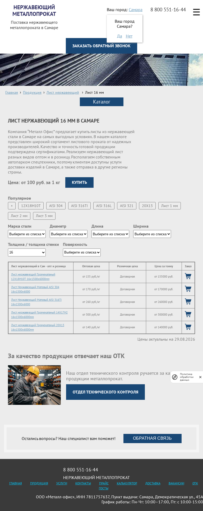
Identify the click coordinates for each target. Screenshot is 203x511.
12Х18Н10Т (31, 205)
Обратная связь (152, 438)
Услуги (61, 483)
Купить (79, 182)
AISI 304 (56, 205)
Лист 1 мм (169, 205)
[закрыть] (200, 377)
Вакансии (176, 483)
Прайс (104, 483)
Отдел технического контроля (105, 392)
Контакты (83, 483)
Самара (135, 9)
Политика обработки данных (186, 377)
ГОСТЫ (103, 488)
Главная (15, 483)
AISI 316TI (79, 205)
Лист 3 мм (44, 215)
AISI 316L (104, 205)
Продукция (39, 483)
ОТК (195, 483)
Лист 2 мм (19, 215)
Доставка (152, 483)
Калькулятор (127, 483)
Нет (129, 36)
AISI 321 (126, 205)
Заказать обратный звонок (101, 45)
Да (119, 36)
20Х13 (147, 205)
